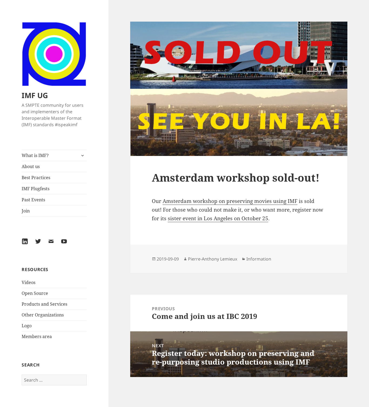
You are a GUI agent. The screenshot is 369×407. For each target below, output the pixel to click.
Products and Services (44, 304)
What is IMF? (35, 155)
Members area (37, 336)
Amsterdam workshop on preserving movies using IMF (230, 201)
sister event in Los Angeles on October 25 (218, 218)
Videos (28, 282)
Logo (27, 326)
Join (26, 211)
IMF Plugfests (35, 189)
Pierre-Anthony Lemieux (212, 259)
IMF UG (35, 95)
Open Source (35, 293)
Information (258, 259)
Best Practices (36, 178)
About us (31, 166)
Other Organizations (43, 315)
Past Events (33, 200)
